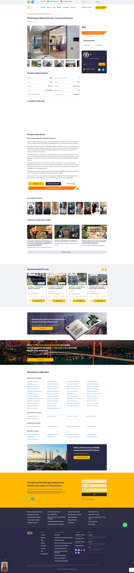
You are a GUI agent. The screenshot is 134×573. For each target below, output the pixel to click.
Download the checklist (82, 457)
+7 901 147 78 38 (79, 538)
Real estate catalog (35, 14)
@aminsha (101, 552)
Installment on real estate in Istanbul (63, 537)
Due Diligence (44, 554)
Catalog (43, 7)
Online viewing (71, 183)
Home (28, 14)
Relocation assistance (60, 558)
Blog (54, 7)
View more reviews (66, 252)
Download (42, 328)
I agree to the (88, 499)
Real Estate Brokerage (60, 555)
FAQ (42, 551)
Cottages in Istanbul (32, 522)
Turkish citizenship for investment (65, 241)
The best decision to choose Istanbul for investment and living (94, 242)
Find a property (40, 359)
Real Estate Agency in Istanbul (34, 512)
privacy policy (91, 499)
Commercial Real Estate (54, 512)
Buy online (43, 1)
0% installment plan (54, 1)
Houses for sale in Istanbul (33, 517)
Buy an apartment (72, 517)
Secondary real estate (32, 514)
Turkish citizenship (67, 1)
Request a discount (53, 183)
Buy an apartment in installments (56, 524)
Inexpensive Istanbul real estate (56, 521)
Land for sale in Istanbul (33, 520)
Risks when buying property (61, 561)
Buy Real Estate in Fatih (74, 512)
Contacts (73, 7)
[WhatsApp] (125, 525)
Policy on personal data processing (63, 543)
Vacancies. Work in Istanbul (61, 545)
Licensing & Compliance (60, 548)
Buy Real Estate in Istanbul (74, 514)
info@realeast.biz (79, 545)
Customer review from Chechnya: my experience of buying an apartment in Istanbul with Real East (39, 243)
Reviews (59, 7)
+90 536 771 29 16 (86, 7)
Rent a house (91, 524)
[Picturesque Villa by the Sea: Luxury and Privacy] (36, 63)
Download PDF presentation (53, 188)
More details (38, 300)
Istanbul (43, 14)
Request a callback (101, 7)
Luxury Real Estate (52, 514)
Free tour (36, 183)
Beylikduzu (48, 14)
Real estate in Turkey (93, 512)
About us (49, 7)
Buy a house (71, 522)
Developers (66, 7)
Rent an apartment (93, 521)
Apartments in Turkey (93, 514)
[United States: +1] (85, 64)
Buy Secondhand (72, 520)
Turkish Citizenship (59, 540)
